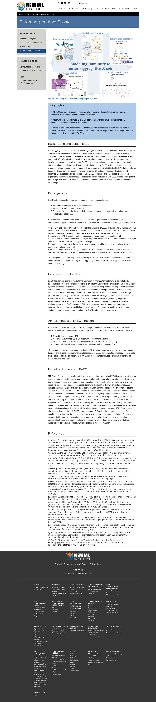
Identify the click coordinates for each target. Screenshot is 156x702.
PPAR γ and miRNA (112, 595)
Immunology (29, 14)
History (72, 589)
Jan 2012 (55, 610)
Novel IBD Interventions (77, 630)
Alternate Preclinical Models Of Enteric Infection (94, 656)
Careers (134, 8)
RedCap (72, 666)
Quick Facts (74, 591)
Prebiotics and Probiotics (96, 637)
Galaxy (72, 662)
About (62, 8)
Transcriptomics (111, 660)
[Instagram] (69, 3)
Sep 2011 (73, 617)
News (114, 8)
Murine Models (39, 645)
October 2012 (92, 608)
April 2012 (55, 607)
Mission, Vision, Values (77, 587)
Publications (124, 8)
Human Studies (26, 47)
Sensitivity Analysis (94, 589)
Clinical (97, 8)
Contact (58, 564)
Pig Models (37, 643)
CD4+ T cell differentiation (31, 43)
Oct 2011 (54, 612)
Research (79, 8)
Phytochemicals (93, 633)
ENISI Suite (73, 658)
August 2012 (92, 610)
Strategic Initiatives (76, 593)
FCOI (35, 695)
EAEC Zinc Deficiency (41, 664)
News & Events (81, 564)
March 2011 (92, 620)
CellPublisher (74, 670)
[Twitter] (59, 3)
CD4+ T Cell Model (58, 660)
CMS (71, 654)
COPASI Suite (74, 660)
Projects (105, 8)
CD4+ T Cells (38, 672)
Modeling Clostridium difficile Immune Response (41, 660)
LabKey (72, 664)
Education (68, 564)
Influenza (37, 635)
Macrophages (56, 674)
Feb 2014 (91, 606)
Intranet (72, 668)
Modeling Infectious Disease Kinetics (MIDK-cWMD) (96, 662)
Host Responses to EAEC (32, 70)
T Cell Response (39, 612)
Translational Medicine (113, 633)
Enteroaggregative (45, 14)
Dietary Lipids (92, 635)
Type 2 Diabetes (39, 629)
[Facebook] (62, 3)
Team (70, 8)
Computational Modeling (114, 654)
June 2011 (91, 618)
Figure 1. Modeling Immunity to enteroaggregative (72, 99)
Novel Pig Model (39, 670)
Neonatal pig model (58, 587)
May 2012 (73, 611)
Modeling (88, 8)
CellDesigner (74, 656)
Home (21, 14)
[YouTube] (65, 3)
